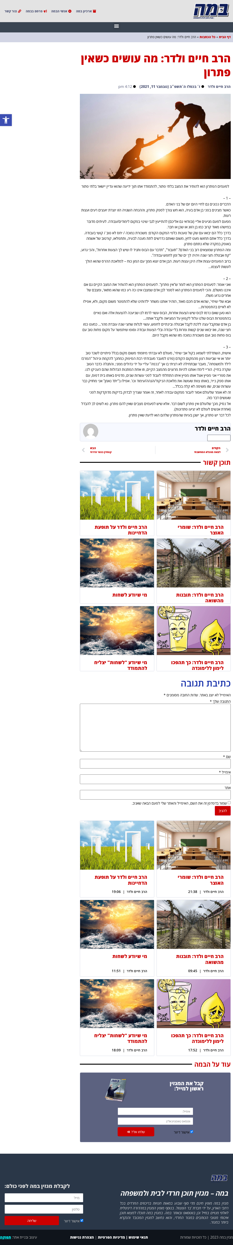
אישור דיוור (181, 1132)
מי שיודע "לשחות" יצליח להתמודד (120, 665)
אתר (228, 788)
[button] (6, 120)
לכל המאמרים (219, 438)
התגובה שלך (220, 701)
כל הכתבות (207, 37)
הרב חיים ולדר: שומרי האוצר (201, 530)
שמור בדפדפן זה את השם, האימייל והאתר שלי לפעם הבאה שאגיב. (179, 803)
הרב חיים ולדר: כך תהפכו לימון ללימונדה (197, 665)
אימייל (225, 772)
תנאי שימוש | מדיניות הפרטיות (123, 1237)
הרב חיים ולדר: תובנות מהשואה (200, 598)
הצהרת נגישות (81, 1237)
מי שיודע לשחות (129, 595)
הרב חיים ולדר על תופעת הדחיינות (121, 530)
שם (227, 756)
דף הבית (225, 37)
